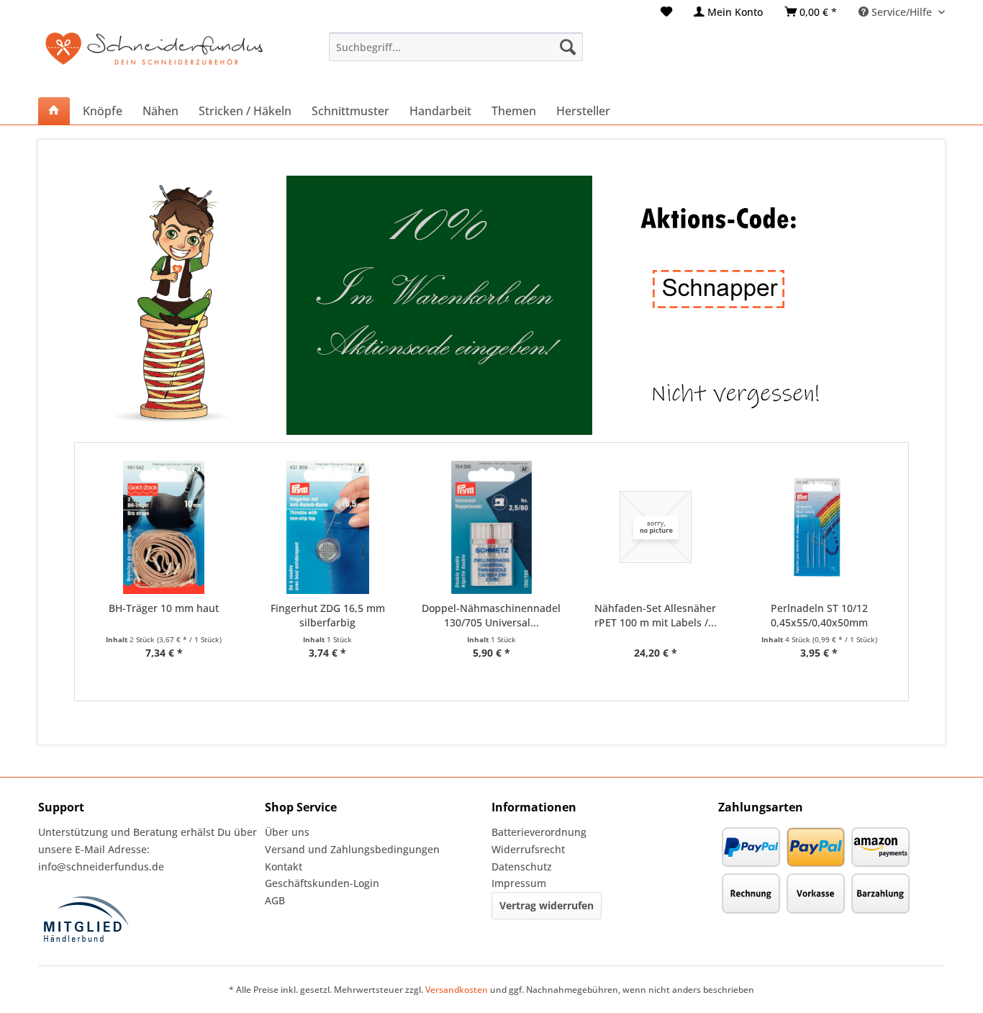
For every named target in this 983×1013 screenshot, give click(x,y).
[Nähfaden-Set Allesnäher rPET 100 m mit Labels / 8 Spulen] (655, 527)
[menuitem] (666, 12)
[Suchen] (568, 46)
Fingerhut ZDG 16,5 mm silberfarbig (328, 615)
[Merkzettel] (666, 12)
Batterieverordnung (538, 832)
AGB (275, 900)
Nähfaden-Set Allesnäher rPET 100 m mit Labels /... (655, 615)
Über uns (287, 832)
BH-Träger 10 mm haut (164, 608)
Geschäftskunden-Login (322, 883)
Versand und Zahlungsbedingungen (352, 849)
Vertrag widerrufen (546, 905)
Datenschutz (521, 866)
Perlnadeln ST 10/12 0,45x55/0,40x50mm (819, 615)
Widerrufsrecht (528, 849)
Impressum (518, 883)
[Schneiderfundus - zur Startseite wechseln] (154, 57)
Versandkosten (456, 989)
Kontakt (283, 866)
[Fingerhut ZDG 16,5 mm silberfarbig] (328, 527)
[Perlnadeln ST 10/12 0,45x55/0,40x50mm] (819, 527)
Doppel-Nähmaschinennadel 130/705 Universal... (491, 615)
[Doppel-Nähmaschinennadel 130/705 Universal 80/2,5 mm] (491, 527)
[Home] (54, 111)
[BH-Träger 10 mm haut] (164, 527)
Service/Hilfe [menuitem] (902, 12)
